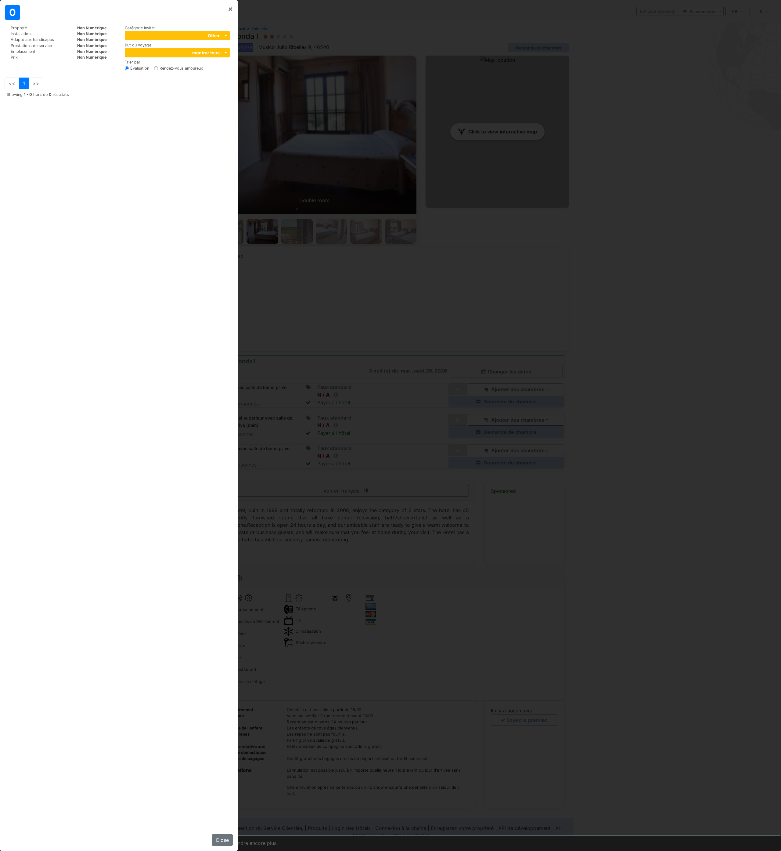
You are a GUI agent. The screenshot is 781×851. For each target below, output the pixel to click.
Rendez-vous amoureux (181, 68)
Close (222, 840)
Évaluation (139, 68)
